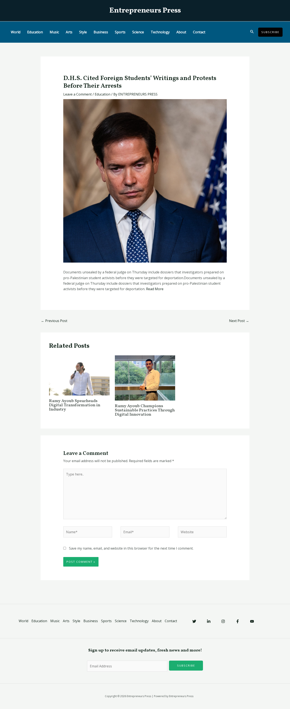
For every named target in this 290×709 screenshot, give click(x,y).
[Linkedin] (209, 621)
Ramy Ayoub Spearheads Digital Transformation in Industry (74, 405)
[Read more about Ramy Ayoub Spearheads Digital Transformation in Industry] (79, 375)
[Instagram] (223, 621)
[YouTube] (252, 621)
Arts (69, 32)
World (15, 32)
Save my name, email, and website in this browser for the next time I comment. (131, 548)
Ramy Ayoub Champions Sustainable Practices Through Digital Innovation (145, 410)
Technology (160, 32)
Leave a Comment (77, 94)
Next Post (239, 320)
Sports (120, 32)
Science (138, 32)
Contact (199, 32)
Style (83, 32)
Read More (154, 289)
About (181, 32)
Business (101, 32)
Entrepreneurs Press (145, 11)
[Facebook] (237, 621)
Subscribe (186, 665)
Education (35, 32)
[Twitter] (194, 621)
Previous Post (54, 320)
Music (54, 32)
